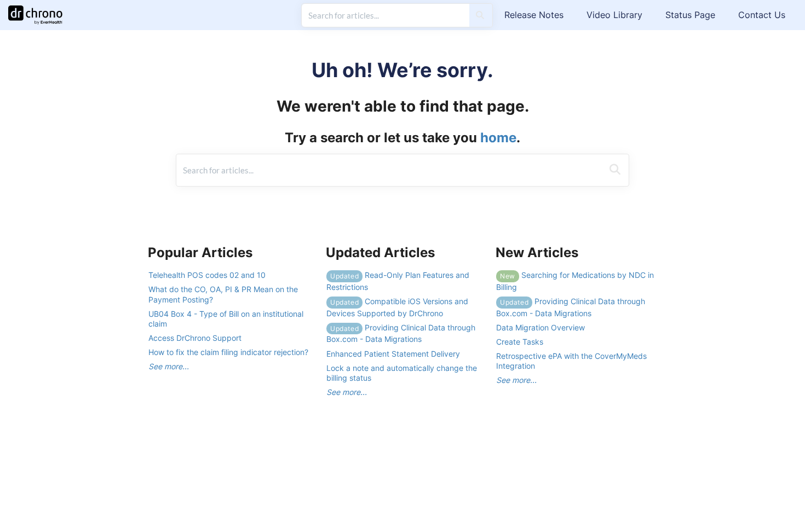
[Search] (480, 15)
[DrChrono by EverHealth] (39, 9)
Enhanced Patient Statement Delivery (393, 353)
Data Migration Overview (540, 327)
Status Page (690, 14)
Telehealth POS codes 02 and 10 (207, 275)
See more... (168, 366)
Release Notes (534, 14)
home (498, 138)
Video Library (614, 14)
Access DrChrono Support (195, 337)
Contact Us (761, 14)
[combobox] (385, 15)
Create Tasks (519, 341)
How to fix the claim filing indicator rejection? (228, 352)
